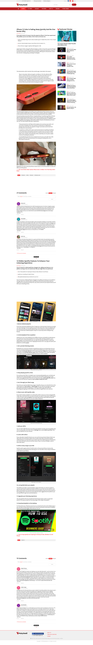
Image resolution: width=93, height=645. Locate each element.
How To (51, 8)
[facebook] (38, 634)
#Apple (27, 175)
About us (49, 632)
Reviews (58, 8)
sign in (21, 196)
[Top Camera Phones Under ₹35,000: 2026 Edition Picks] (67, 36)
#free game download (37, 1)
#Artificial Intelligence (46, 1)
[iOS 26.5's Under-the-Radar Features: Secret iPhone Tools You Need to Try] (62, 93)
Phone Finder (65, 8)
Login (75, 0)
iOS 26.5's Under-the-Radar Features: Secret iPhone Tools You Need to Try (31, 43)
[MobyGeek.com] (22, 4)
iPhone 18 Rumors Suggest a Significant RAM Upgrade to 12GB (29, 46)
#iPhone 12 (23, 175)
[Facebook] (68, 1)
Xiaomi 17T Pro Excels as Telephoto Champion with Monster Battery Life (71, 65)
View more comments (22, 253)
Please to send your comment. (24, 196)
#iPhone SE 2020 (37, 175)
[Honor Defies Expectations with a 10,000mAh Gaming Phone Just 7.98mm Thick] (62, 57)
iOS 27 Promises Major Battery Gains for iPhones (71, 50)
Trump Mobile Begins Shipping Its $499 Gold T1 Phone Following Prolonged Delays (71, 101)
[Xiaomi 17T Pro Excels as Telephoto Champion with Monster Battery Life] (62, 64)
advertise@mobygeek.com (26, 1)
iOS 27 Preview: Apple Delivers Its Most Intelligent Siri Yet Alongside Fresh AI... (71, 79)
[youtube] (70, 1)
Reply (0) (22, 214)
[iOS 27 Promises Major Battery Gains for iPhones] (62, 49)
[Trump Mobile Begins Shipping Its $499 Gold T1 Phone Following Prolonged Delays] (62, 100)
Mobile (23, 8)
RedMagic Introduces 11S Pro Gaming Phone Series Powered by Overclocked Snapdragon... (71, 87)
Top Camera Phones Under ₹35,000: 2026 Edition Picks (67, 44)
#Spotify (23, 540)
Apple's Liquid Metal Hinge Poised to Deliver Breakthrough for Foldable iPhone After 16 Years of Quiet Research (37, 40)
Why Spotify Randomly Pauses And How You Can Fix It (28, 277)
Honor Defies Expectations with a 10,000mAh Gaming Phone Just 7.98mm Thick (71, 58)
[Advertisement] (36, 19)
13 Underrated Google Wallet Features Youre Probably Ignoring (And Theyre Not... (71, 72)
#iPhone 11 (31, 175)
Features (44, 8)
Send (52, 199)
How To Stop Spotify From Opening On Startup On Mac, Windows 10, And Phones (33, 272)
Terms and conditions (52, 634)
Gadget (37, 8)
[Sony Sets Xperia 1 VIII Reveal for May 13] (62, 107)
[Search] (70, 4)
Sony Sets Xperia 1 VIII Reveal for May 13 (71, 108)
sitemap (48, 636)
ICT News (30, 8)
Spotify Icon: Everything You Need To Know (26, 274)
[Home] (18, 8)
